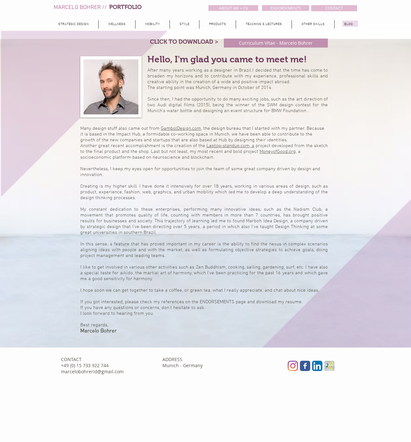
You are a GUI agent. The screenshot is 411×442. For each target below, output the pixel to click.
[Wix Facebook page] (305, 366)
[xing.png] (329, 366)
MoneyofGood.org (277, 152)
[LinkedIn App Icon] (317, 366)
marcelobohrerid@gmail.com (92, 371)
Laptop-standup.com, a (230, 146)
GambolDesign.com (181, 128)
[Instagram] (293, 366)
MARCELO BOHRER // (81, 7)
